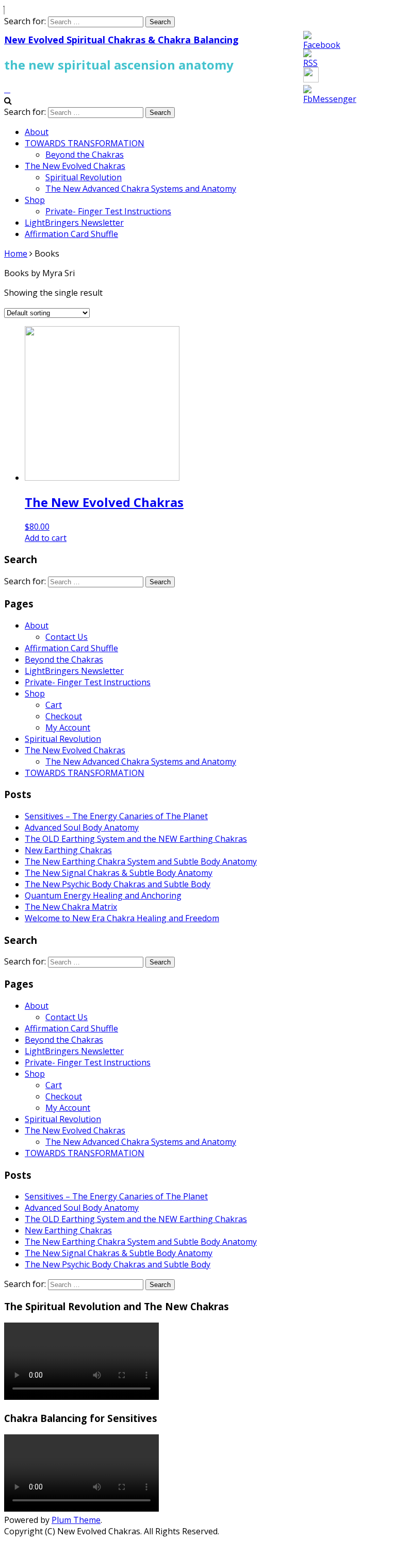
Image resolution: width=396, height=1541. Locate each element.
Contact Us (66, 636)
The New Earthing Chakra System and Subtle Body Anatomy (141, 861)
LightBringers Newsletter (74, 222)
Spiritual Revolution (83, 177)
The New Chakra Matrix (71, 906)
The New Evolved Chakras (75, 166)
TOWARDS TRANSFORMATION (84, 143)
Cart (53, 704)
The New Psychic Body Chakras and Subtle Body (117, 884)
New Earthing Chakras (68, 850)
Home (15, 253)
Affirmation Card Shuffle (71, 234)
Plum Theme (76, 1520)
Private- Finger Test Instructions (108, 211)
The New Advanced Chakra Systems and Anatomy (140, 188)
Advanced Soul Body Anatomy (82, 827)
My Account (67, 727)
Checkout (63, 716)
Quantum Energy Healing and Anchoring (103, 895)
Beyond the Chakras (84, 154)
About (36, 132)
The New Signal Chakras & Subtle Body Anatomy (118, 872)
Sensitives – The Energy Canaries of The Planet (116, 816)
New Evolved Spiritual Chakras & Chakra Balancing (121, 39)
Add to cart (46, 538)
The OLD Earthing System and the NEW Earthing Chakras (136, 838)
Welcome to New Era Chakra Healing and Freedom (122, 918)
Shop (35, 200)
